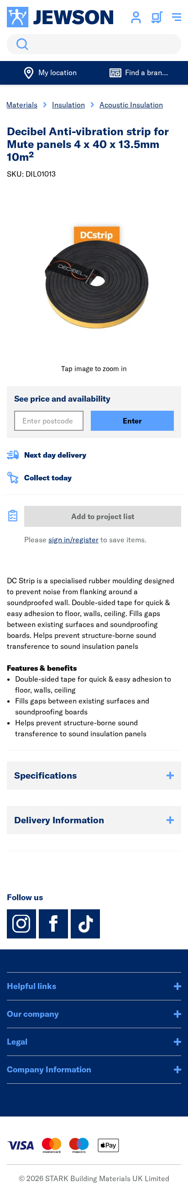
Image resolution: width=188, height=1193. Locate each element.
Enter (132, 420)
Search (20, 44)
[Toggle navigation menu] (176, 17)
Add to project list (102, 516)
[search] (94, 44)
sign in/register (73, 539)
